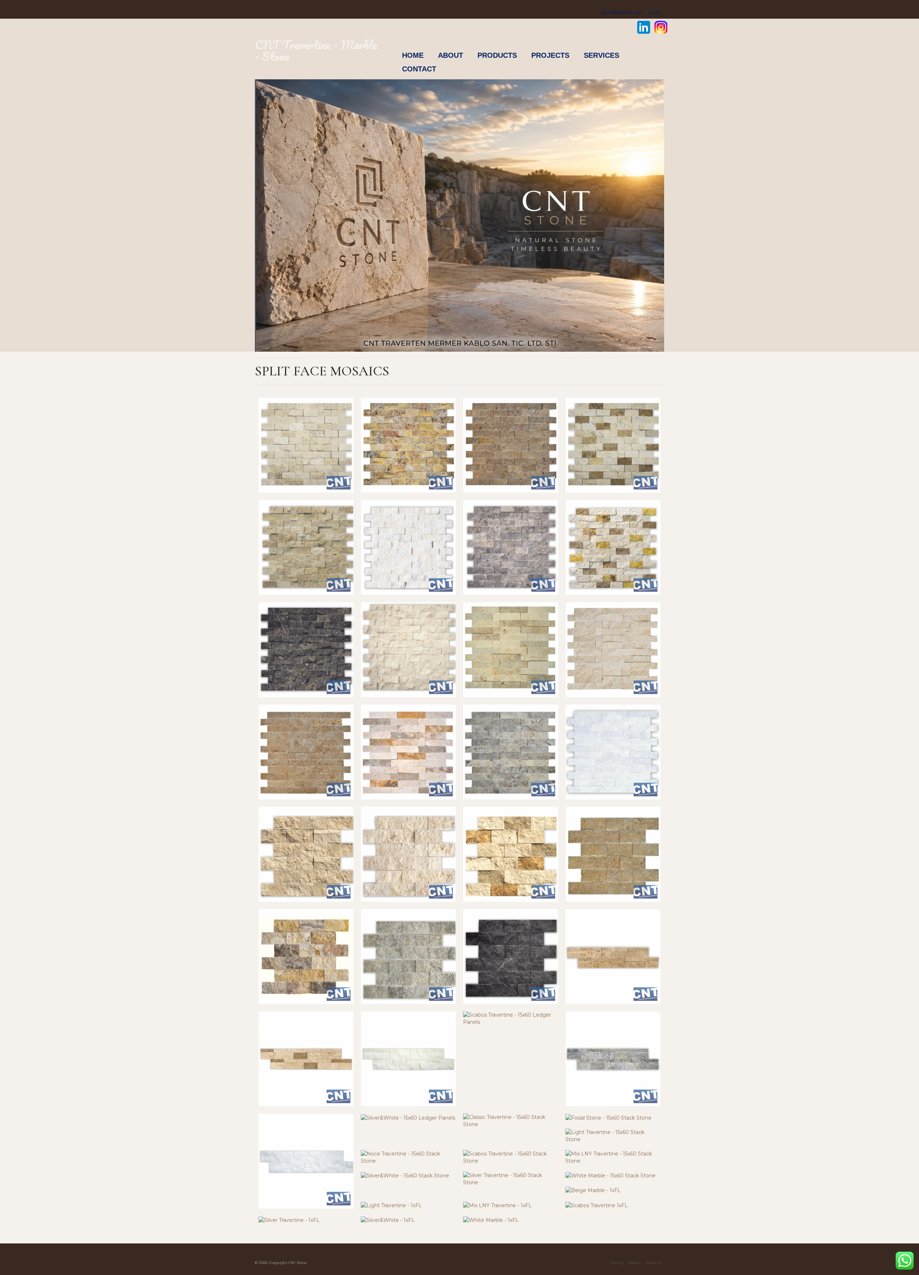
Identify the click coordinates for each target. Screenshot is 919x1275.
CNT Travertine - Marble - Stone (316, 50)
